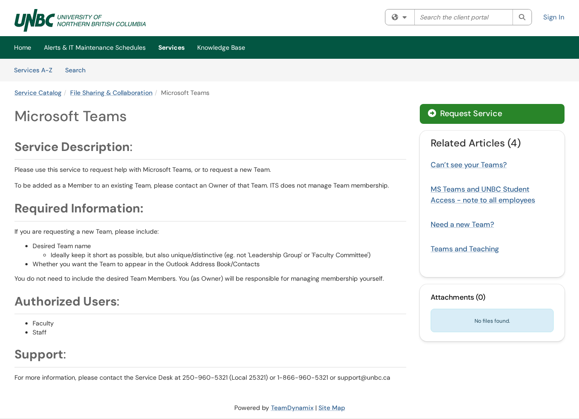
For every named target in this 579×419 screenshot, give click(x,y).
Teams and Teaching (465, 249)
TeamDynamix (292, 408)
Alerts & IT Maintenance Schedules (95, 47)
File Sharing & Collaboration (111, 93)
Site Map (331, 408)
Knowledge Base (221, 47)
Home (22, 47)
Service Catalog (38, 93)
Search (78, 70)
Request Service (470, 113)
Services (171, 47)
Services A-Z (33, 70)
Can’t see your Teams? (469, 164)
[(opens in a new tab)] (80, 20)
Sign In (554, 17)
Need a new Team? (462, 224)
